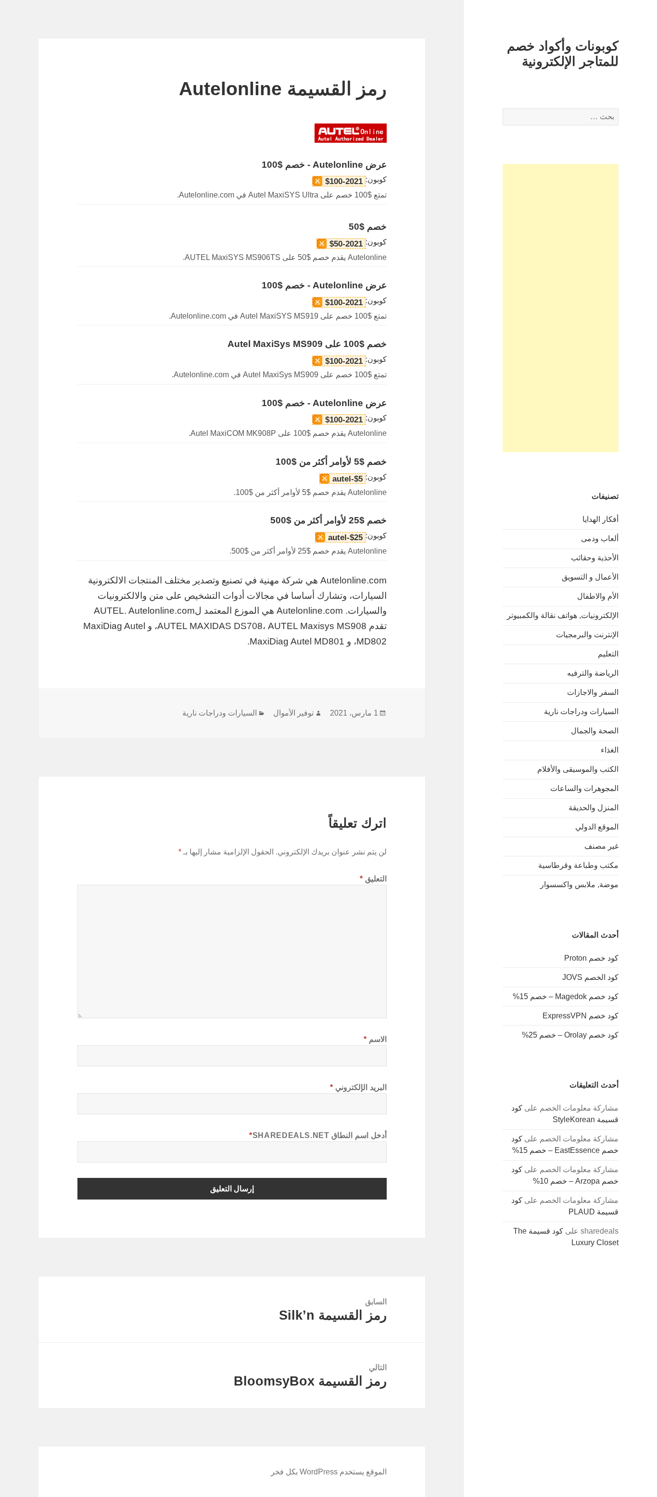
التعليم (608, 654)
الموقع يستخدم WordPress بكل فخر (329, 1472)
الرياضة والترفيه (593, 673)
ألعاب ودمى (600, 538)
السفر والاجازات (593, 692)
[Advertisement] (561, 308)
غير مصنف (601, 846)
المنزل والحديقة (594, 808)
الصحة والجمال (595, 731)
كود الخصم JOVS (590, 977)
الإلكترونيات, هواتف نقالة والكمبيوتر (563, 615)
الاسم (375, 1039)
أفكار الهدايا (600, 519)
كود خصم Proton (591, 958)
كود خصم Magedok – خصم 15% (566, 996)
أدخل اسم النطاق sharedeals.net (318, 1135)
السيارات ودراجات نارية (581, 711)
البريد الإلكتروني (358, 1087)
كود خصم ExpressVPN (581, 1016)
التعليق (373, 879)
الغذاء (610, 750)
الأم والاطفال (598, 596)
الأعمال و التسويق (590, 577)
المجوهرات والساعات (584, 788)
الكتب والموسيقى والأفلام (578, 769)
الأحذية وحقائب (595, 558)
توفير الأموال (293, 713)
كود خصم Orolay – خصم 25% (570, 1035)
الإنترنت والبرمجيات (587, 635)
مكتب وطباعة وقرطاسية (578, 865)
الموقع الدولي (597, 827)
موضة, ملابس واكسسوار (579, 884)
